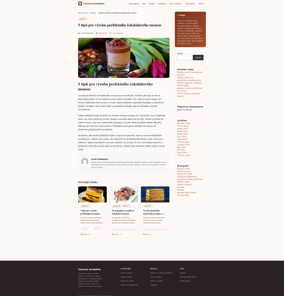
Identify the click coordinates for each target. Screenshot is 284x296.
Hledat (180, 53)
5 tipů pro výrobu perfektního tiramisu (90, 212)
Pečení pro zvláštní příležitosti (190, 179)
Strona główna (134, 4)
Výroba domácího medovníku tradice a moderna (152, 213)
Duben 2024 (182, 131)
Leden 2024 (182, 139)
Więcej (201, 4)
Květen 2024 (182, 129)
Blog (144, 4)
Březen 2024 (182, 134)
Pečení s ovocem (184, 184)
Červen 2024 (182, 126)
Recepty (152, 4)
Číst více (83, 234)
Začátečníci (162, 4)
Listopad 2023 (183, 145)
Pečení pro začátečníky (187, 176)
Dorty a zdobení (175, 4)
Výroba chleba (183, 195)
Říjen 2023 (181, 147)
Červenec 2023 (183, 155)
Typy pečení (189, 4)
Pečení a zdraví (183, 171)
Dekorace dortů (183, 168)
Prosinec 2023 (183, 142)
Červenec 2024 (183, 123)
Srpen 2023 (182, 152)
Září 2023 (181, 150)
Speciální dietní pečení (186, 192)
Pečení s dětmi (183, 182)
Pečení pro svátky (184, 174)
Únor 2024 (181, 137)
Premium (116, 206)
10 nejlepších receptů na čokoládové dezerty (123, 212)
